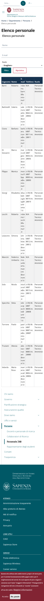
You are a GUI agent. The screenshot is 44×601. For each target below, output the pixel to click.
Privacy (6, 520)
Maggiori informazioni (22, 589)
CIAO (5, 539)
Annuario (7, 525)
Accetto (5, 596)
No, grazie (15, 597)
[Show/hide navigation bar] (3, 12)
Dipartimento (15, 20)
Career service (10, 569)
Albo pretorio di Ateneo (14, 508)
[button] (30, 3)
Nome (4, 45)
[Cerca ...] (23, 3)
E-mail (4, 55)
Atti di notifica (9, 514)
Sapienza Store (10, 544)
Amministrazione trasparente (17, 503)
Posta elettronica (11, 558)
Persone (26, 20)
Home (4, 20)
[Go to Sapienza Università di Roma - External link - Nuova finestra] (17, 10)
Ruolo (4, 62)
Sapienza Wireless (11, 563)
